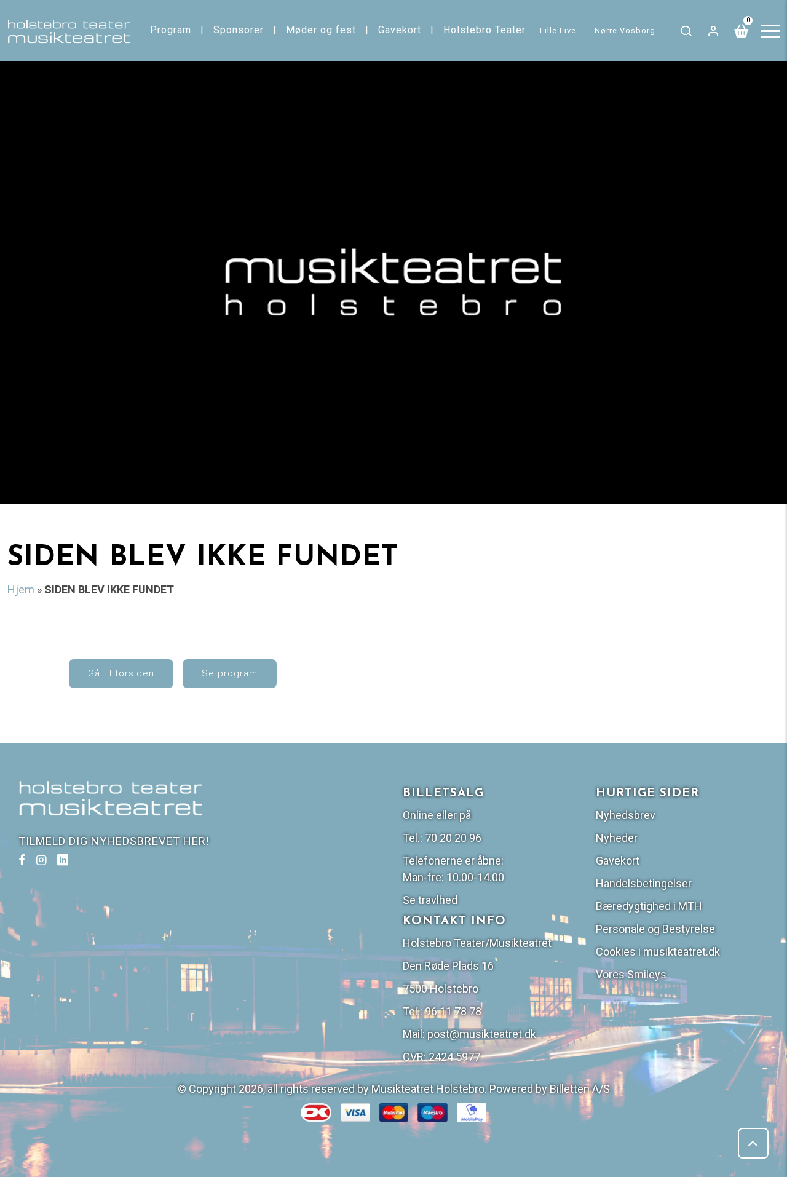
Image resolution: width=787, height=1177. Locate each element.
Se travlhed (430, 900)
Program (170, 30)
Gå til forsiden (121, 673)
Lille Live (558, 30)
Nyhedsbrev (625, 815)
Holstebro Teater (484, 30)
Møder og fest (321, 30)
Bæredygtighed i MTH (649, 906)
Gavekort (399, 30)
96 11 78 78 (453, 1011)
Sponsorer (238, 30)
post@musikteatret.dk (481, 1034)
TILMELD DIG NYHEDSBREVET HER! (114, 840)
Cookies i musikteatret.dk (658, 951)
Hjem (20, 589)
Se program (230, 673)
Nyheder (617, 837)
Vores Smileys (631, 974)
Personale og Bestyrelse (655, 928)
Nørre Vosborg (625, 30)
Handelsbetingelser (644, 883)
